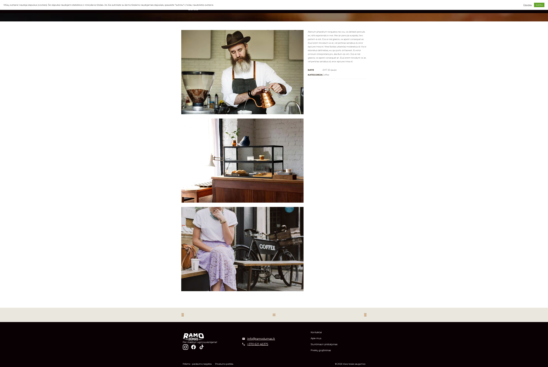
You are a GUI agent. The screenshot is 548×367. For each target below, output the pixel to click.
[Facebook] (193, 347)
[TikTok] (201, 347)
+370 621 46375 (257, 344)
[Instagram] (185, 347)
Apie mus (316, 338)
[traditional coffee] (242, 72)
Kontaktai (316, 332)
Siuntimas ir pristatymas (324, 344)
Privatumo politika (224, 364)
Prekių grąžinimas (321, 350)
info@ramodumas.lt (261, 338)
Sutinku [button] (539, 5)
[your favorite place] (242, 161)
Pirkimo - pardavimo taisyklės (197, 364)
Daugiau (527, 5)
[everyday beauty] (242, 249)
